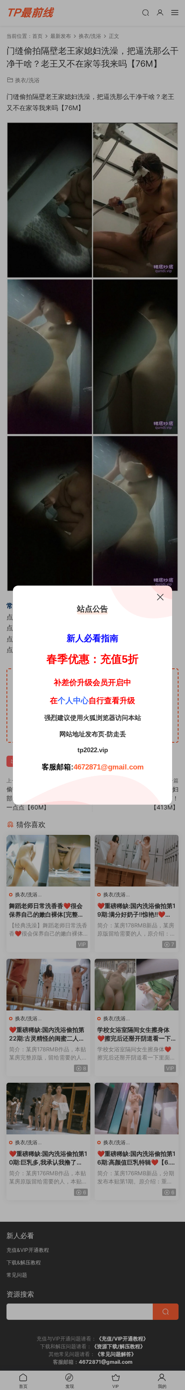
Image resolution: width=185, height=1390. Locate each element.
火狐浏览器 (99, 717)
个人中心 (73, 700)
